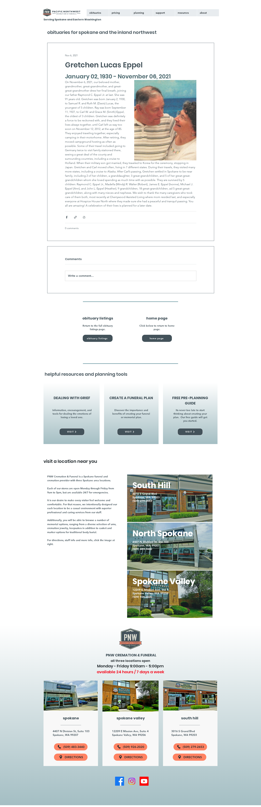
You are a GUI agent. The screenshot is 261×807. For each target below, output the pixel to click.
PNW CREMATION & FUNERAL (131, 655)
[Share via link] (75, 217)
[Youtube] (144, 781)
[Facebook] (119, 781)
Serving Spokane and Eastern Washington (72, 19)
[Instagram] (131, 781)
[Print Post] (84, 217)
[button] (164, 12)
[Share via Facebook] (66, 217)
